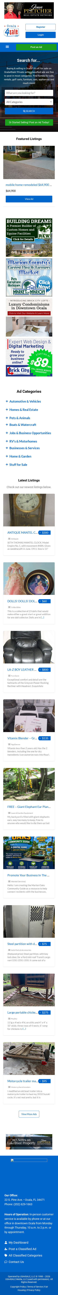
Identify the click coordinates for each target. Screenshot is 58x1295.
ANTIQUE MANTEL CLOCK (25, 532)
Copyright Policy (18, 1286)
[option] (29, 176)
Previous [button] (7, 158)
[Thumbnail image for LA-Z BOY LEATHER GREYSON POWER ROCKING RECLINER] (29, 647)
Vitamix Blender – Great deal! (26, 738)
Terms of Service (35, 1286)
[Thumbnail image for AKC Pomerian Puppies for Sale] (29, 162)
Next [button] (50, 158)
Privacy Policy (33, 1290)
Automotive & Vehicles (25, 401)
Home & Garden (20, 456)
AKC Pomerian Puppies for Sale (26, 184)
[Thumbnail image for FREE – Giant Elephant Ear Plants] (29, 784)
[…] (42, 617)
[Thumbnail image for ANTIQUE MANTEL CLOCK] (29, 510)
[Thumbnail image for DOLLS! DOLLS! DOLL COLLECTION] (29, 578)
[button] (7, 46)
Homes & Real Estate (23, 409)
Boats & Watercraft (22, 424)
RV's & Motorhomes (23, 441)
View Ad (30, 198)
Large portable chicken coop (25, 1012)
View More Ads (29, 1114)
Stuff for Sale (18, 464)
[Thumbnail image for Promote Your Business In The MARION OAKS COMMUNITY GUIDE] (29, 853)
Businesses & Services (24, 448)
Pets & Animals (19, 418)
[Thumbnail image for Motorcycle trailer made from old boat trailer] (29, 1058)
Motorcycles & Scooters (20, 1087)
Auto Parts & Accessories (21, 950)
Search (30, 111)
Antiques (14, 539)
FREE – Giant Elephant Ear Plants (29, 806)
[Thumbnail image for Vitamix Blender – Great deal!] (29, 715)
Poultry (14, 1019)
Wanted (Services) (18, 881)
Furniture (15, 676)
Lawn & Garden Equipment (22, 813)
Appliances (15, 744)
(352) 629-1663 (23, 1204)
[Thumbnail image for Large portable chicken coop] (29, 990)
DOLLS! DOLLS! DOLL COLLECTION (31, 601)
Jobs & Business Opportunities (30, 433)
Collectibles (16, 607)
